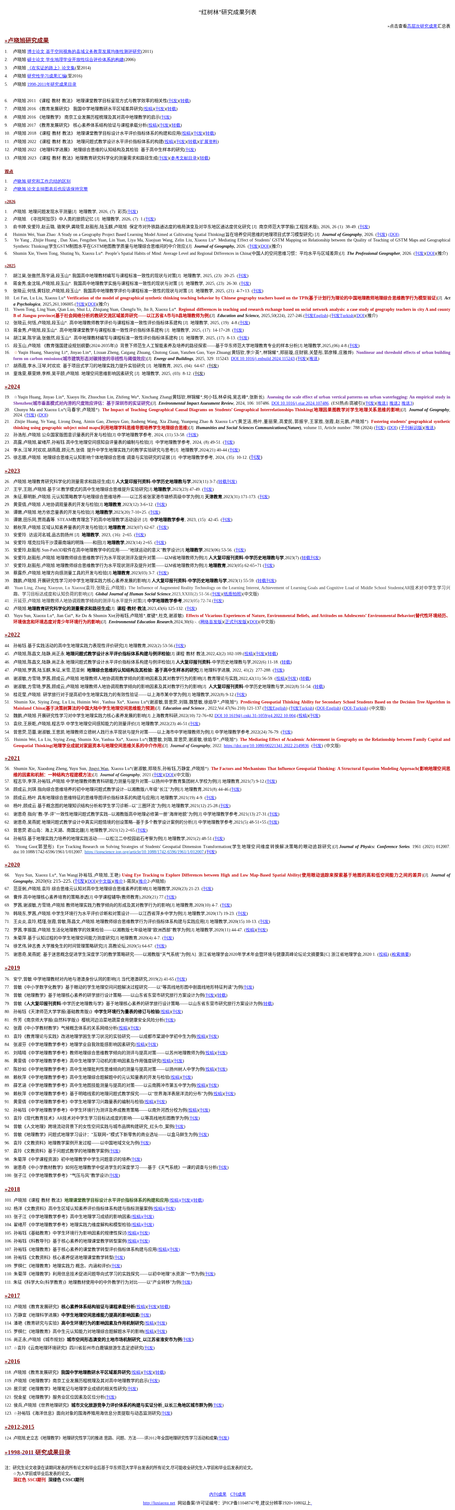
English (316, 315)
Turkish (342, 315)
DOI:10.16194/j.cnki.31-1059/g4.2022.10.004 (255, 715)
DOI (265, 246)
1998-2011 (51, 84)
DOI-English (328, 708)
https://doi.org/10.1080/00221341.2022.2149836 (266, 745)
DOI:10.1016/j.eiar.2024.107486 (300, 403)
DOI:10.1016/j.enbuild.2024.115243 (263, 358)
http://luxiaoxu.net (159, 1503)
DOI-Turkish (355, 708)
